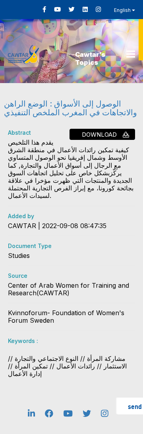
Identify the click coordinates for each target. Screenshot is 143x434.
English (123, 10)
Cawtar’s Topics (90, 58)
